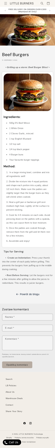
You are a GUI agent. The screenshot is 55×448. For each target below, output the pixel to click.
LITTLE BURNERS (26, 434)
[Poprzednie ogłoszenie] (5, 10)
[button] (6, 3)
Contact (9, 405)
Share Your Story (14, 411)
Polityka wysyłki (42, 437)
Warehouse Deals (14, 398)
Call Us (13, 442)
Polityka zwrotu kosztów (24, 437)
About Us (10, 392)
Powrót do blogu (29, 294)
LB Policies (11, 385)
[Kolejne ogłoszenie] (50, 10)
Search (9, 379)
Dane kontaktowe (29, 442)
